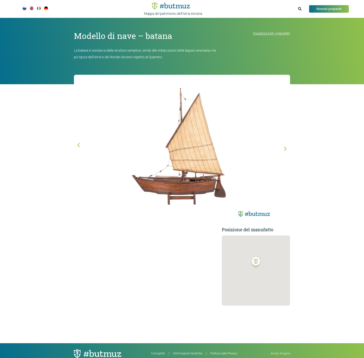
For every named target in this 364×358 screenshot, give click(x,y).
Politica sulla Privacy (223, 353)
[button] (256, 263)
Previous (81, 148)
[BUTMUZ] (171, 5)
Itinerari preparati (329, 9)
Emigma (285, 353)
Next (282, 146)
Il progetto (158, 353)
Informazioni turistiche (187, 353)
